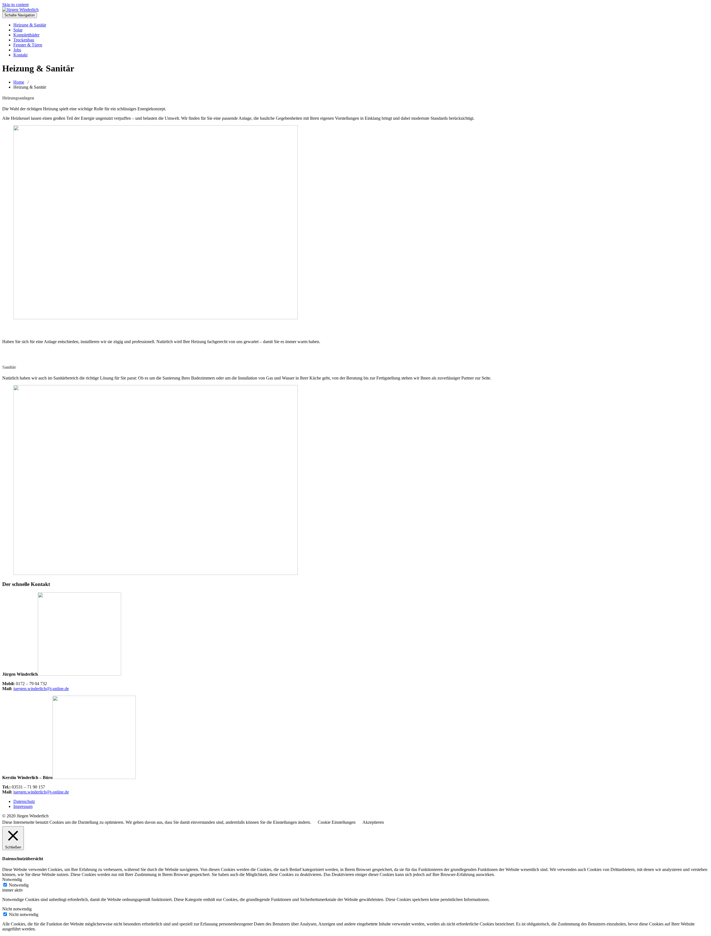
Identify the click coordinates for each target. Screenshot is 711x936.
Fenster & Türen (27, 45)
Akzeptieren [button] (373, 822)
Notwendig (19, 885)
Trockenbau (23, 40)
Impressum (22, 806)
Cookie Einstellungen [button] (337, 822)
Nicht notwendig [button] (17, 909)
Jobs (17, 50)
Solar (17, 30)
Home (18, 82)
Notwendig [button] (12, 879)
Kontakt (20, 55)
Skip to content (15, 4)
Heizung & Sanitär (29, 25)
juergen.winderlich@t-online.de (41, 688)
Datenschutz (24, 801)
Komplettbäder (26, 35)
